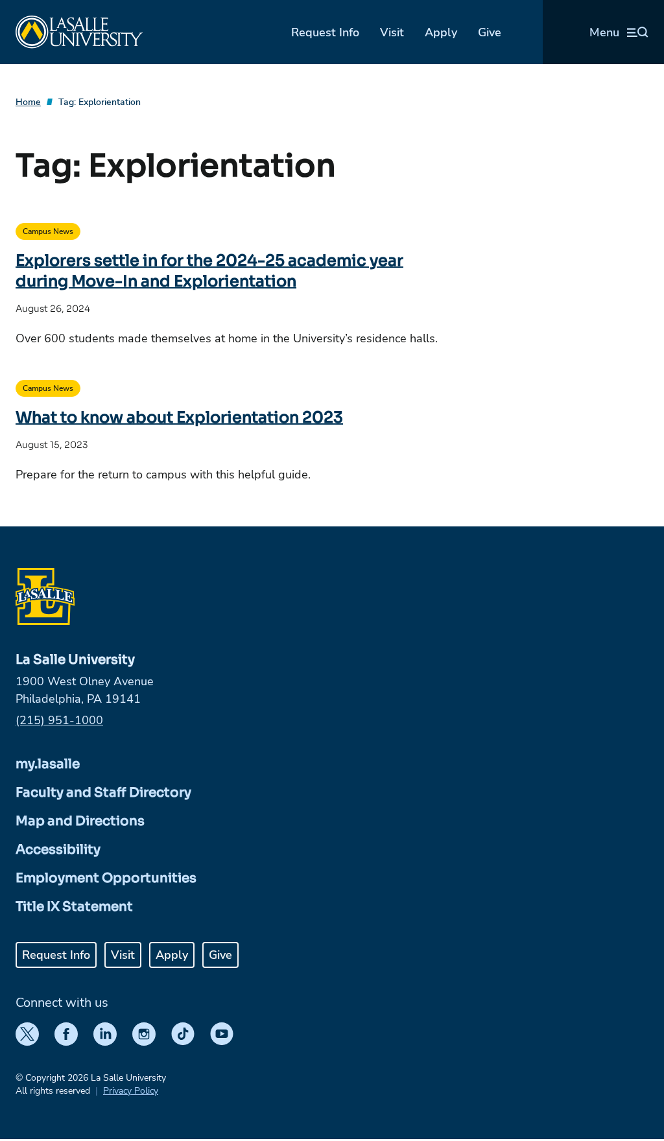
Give (489, 32)
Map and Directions (80, 821)
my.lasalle (48, 764)
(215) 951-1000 (59, 720)
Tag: (99, 102)
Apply (441, 32)
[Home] (79, 32)
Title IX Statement (74, 907)
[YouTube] (221, 1034)
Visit (392, 32)
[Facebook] (66, 1034)
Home (28, 102)
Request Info (325, 32)
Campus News (48, 231)
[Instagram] (144, 1034)
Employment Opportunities (106, 878)
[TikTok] (183, 1034)
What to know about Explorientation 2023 (179, 417)
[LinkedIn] (105, 1034)
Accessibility (58, 849)
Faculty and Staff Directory (103, 792)
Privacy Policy (130, 1091)
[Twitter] (27, 1034)
